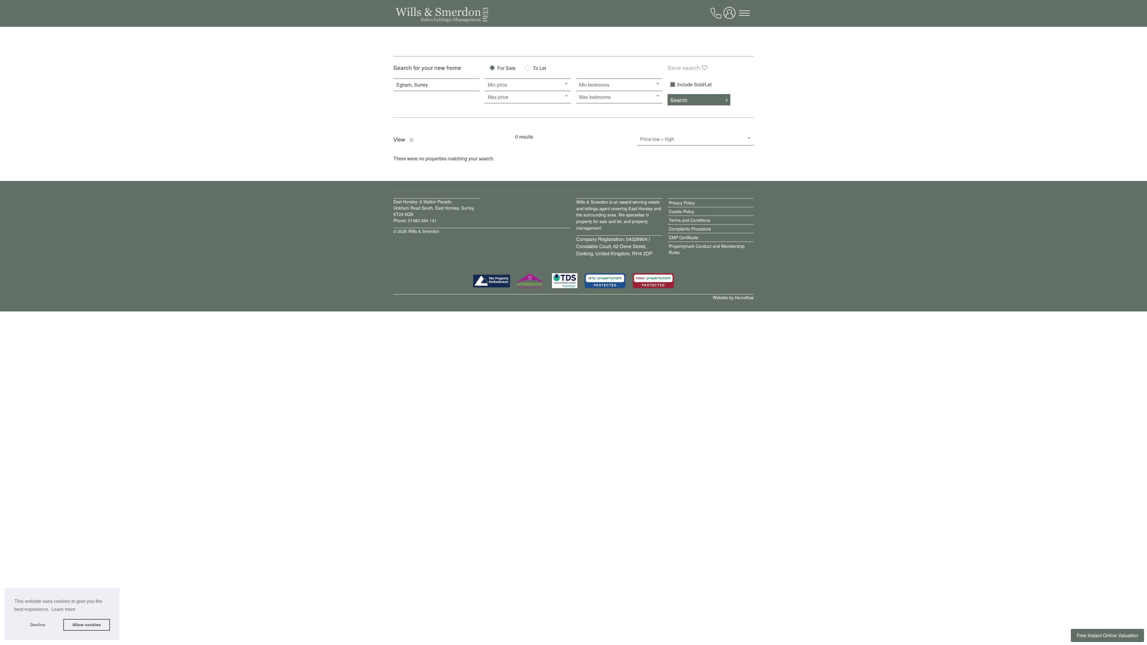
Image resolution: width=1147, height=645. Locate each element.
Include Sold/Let (694, 84)
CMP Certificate (683, 237)
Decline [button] (37, 624)
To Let (539, 68)
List (411, 140)
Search (678, 100)
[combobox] (436, 85)
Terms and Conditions (689, 220)
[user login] (730, 15)
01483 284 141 (422, 220)
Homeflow (744, 297)
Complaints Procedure (690, 229)
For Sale (506, 68)
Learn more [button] (63, 609)
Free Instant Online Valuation (1107, 635)
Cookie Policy (681, 211)
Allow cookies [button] (86, 624)
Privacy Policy (682, 203)
